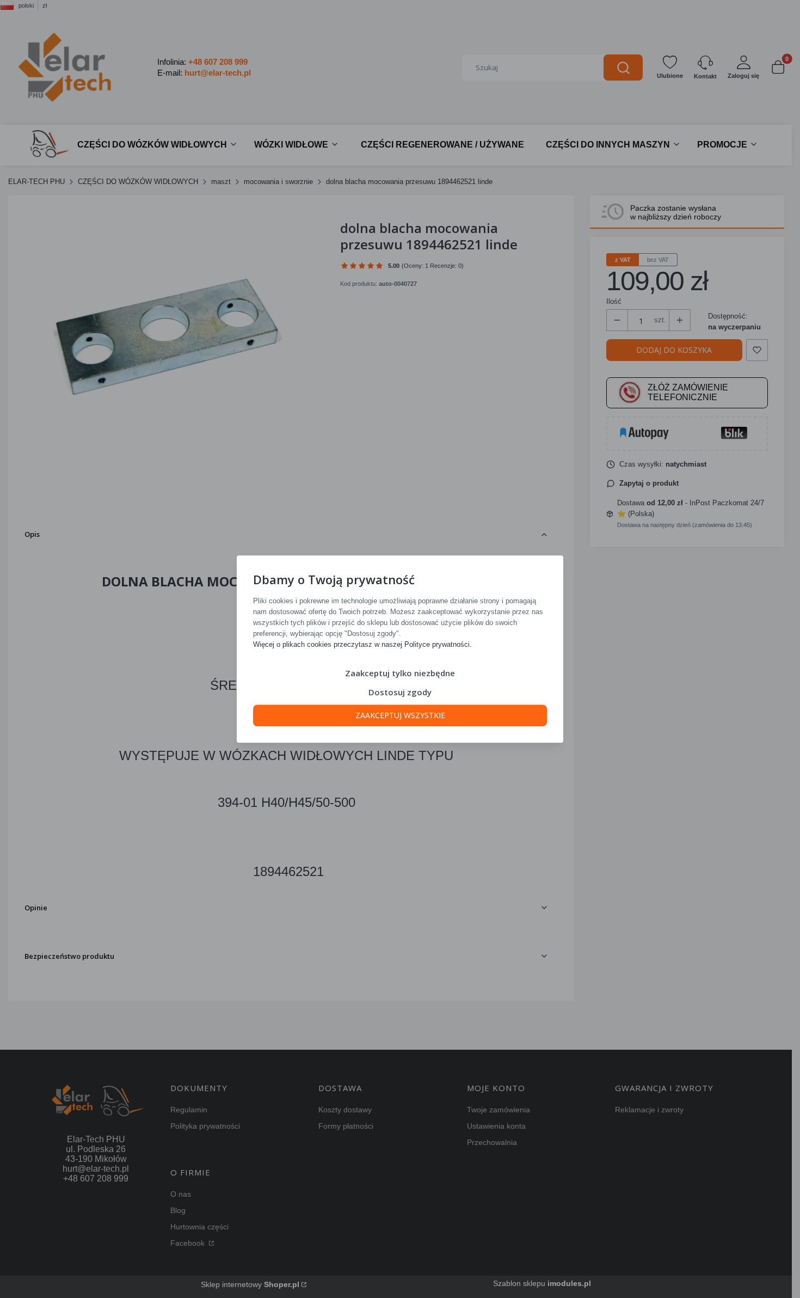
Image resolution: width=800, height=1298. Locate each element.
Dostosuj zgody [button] (400, 692)
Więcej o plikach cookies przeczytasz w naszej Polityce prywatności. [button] (362, 644)
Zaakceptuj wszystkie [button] (400, 715)
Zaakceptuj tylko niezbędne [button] (400, 673)
